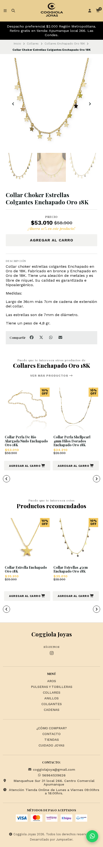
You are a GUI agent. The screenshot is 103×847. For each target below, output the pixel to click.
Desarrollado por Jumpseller (51, 839)
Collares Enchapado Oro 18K (65, 43)
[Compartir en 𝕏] (41, 337)
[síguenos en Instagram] (51, 653)
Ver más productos (49, 375)
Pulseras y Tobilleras (51, 687)
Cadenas (51, 710)
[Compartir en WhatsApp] (51, 337)
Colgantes (51, 704)
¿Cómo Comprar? (51, 728)
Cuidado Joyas (51, 745)
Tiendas (51, 739)
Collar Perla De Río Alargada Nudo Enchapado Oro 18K (26, 441)
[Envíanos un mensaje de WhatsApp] (92, 836)
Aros (51, 681)
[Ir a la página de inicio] (51, 11)
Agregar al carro (51, 240)
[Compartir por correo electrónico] (60, 337)
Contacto (51, 734)
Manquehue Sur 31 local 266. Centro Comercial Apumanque (54, 782)
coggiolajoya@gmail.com (54, 769)
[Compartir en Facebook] (32, 337)
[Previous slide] (13, 103)
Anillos (51, 698)
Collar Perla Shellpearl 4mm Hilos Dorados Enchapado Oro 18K (71, 441)
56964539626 (54, 775)
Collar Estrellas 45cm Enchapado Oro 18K (70, 570)
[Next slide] (89, 103)
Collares (33, 43)
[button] (27, 465)
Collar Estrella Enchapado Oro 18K (26, 570)
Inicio (17, 43)
